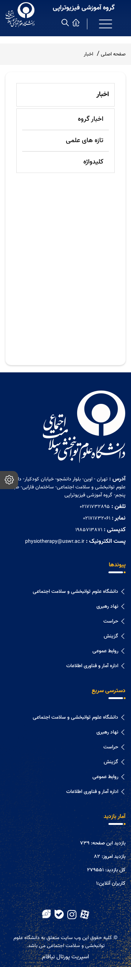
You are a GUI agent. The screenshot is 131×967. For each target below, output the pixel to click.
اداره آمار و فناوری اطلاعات (92, 666)
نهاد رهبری (107, 607)
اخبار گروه (90, 119)
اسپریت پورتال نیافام (65, 957)
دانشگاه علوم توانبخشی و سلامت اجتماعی (75, 592)
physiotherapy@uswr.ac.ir (54, 542)
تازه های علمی (84, 141)
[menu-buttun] (105, 24)
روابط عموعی (105, 651)
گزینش (111, 636)
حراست (110, 621)
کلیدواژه (93, 162)
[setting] (9, 480)
